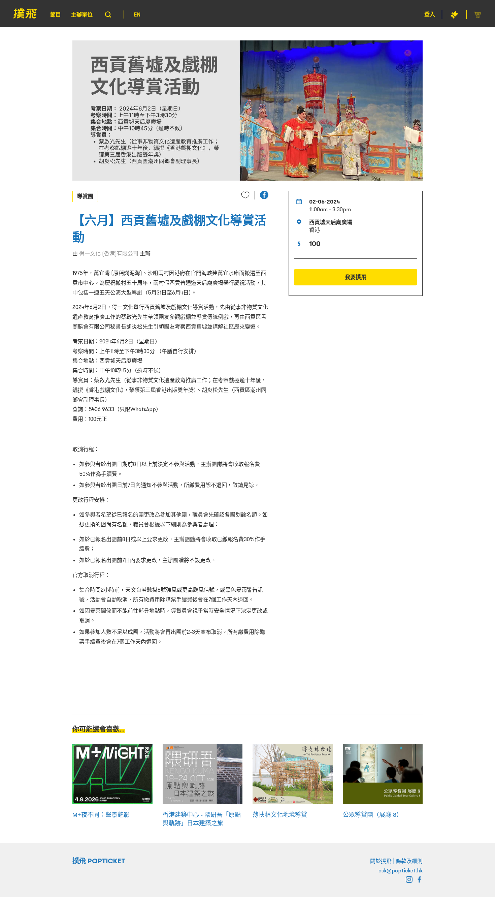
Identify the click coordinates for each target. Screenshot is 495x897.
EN (137, 14)
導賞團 (85, 196)
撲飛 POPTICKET (98, 861)
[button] (264, 195)
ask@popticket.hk (400, 870)
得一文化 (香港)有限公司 (108, 253)
